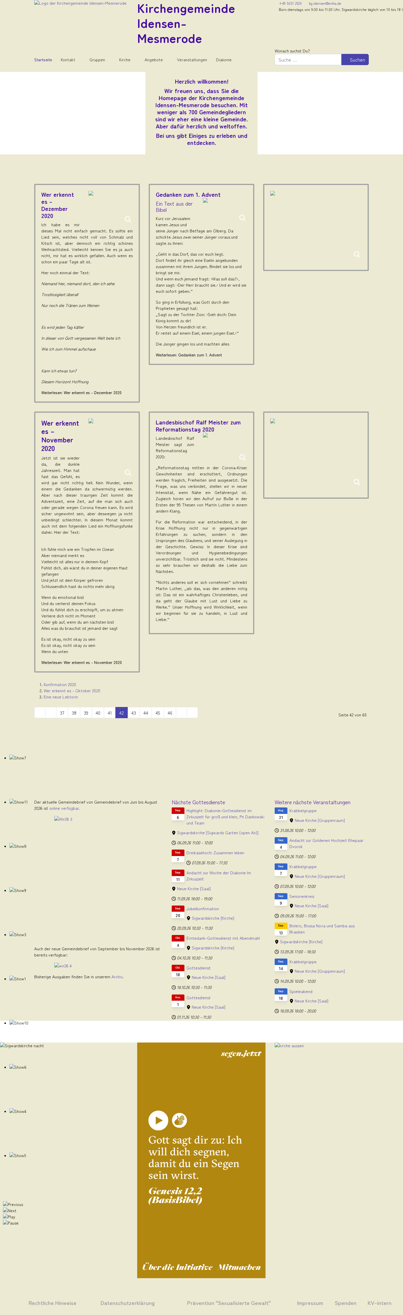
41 (110, 712)
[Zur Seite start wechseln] (39, 712)
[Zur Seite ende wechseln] (192, 712)
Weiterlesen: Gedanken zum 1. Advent (189, 355)
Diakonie (224, 59)
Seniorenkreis (301, 896)
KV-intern (379, 1302)
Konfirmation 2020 (60, 684)
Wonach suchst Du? (292, 51)
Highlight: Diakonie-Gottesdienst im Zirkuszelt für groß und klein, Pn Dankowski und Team (225, 816)
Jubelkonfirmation (202, 908)
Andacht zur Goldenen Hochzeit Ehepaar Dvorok (326, 843)
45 (157, 712)
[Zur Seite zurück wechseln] (50, 712)
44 (145, 712)
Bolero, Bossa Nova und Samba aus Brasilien (322, 929)
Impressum (310, 1302)
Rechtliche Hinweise (52, 1302)
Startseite (43, 59)
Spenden (345, 1302)
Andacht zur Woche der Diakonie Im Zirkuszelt (218, 876)
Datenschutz (116, 1302)
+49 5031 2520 (290, 3)
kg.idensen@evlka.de (325, 3)
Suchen (357, 59)
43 (133, 712)
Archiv (117, 976)
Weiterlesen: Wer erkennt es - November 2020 (81, 662)
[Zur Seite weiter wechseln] (181, 712)
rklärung (143, 1302)
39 (86, 712)
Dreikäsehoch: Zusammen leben (215, 852)
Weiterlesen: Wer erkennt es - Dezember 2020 (81, 392)
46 (170, 712)
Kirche (124, 59)
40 (98, 712)
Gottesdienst (198, 968)
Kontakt (68, 59)
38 (74, 712)
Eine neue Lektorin (61, 697)
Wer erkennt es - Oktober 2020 (72, 690)
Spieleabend (300, 991)
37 (62, 712)
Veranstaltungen (192, 59)
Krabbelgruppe (303, 810)
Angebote (154, 59)
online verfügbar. (64, 808)
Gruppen (97, 59)
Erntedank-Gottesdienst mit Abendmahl (223, 938)
